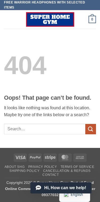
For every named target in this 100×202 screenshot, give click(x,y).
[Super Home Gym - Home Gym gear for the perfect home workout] (50, 19)
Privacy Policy (42, 167)
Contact (50, 175)
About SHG (15, 167)
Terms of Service (77, 167)
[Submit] (90, 129)
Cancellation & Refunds (67, 171)
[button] (92, 19)
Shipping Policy (24, 171)
